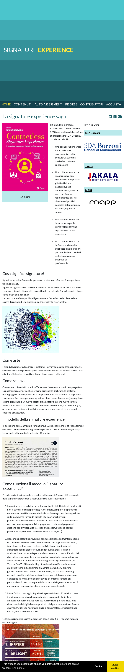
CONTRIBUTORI (91, 104)
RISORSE (71, 104)
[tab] (19, 187)
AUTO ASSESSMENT (48, 104)
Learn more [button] (18, 668)
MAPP (88, 190)
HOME (6, 104)
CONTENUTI (23, 104)
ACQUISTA (113, 104)
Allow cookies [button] (115, 666)
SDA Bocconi (92, 132)
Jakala (89, 166)
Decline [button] (98, 666)
